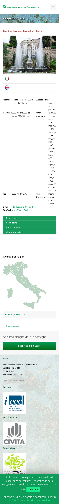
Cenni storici (11, 222)
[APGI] (21, 7)
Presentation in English (13, 380)
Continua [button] (33, 489)
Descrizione (11, 218)
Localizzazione (13, 227)
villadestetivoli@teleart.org (24, 206)
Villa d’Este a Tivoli (20, 210)
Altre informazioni (14, 232)
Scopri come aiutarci (29, 345)
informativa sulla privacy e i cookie (29, 500)
